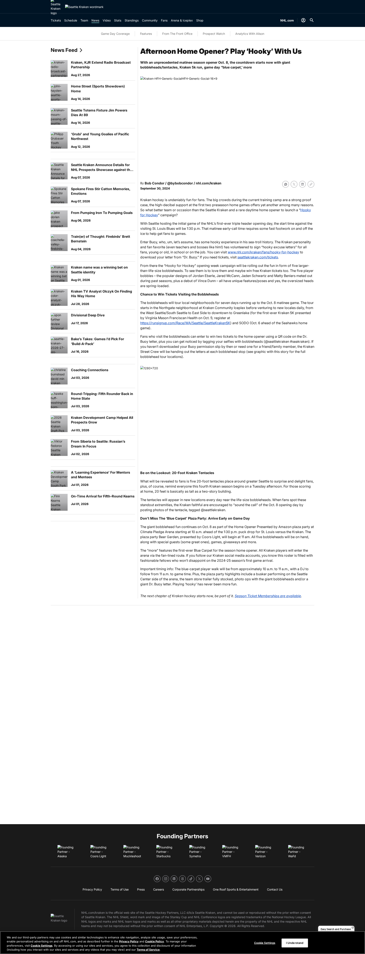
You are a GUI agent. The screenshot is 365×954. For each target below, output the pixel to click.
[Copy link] (311, 184)
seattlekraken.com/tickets (257, 257)
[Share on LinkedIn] (302, 184)
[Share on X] (294, 184)
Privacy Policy (129, 941)
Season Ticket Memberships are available (268, 596)
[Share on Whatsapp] (285, 184)
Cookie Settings (41, 945)
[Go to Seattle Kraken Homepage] (84, 7)
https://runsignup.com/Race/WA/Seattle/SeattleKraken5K (185, 323)
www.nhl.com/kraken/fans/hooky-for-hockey (263, 252)
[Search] (311, 20)
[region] (182, 942)
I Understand (295, 943)
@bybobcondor (180, 183)
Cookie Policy (154, 941)
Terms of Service (148, 949)
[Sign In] (303, 20)
